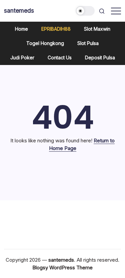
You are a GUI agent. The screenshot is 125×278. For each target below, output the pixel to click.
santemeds (19, 10)
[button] (85, 11)
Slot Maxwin (97, 29)
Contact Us (60, 57)
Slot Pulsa (88, 43)
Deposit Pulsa (100, 57)
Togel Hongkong (45, 43)
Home (21, 29)
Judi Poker (22, 57)
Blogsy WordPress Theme (62, 267)
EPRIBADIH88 (56, 29)
